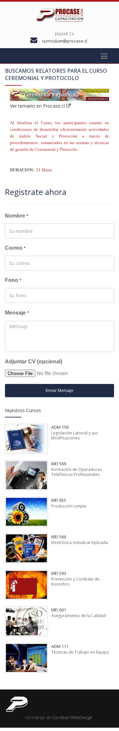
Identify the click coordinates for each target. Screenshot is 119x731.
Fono (13, 280)
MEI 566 (58, 537)
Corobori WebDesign (72, 717)
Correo (15, 248)
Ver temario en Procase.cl (38, 106)
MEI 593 (58, 573)
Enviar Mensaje (59, 390)
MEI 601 (58, 610)
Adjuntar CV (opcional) (33, 361)
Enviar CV (64, 34)
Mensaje (17, 313)
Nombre (16, 216)
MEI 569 (58, 464)
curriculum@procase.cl (64, 41)
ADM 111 (59, 646)
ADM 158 (59, 427)
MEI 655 (58, 500)
